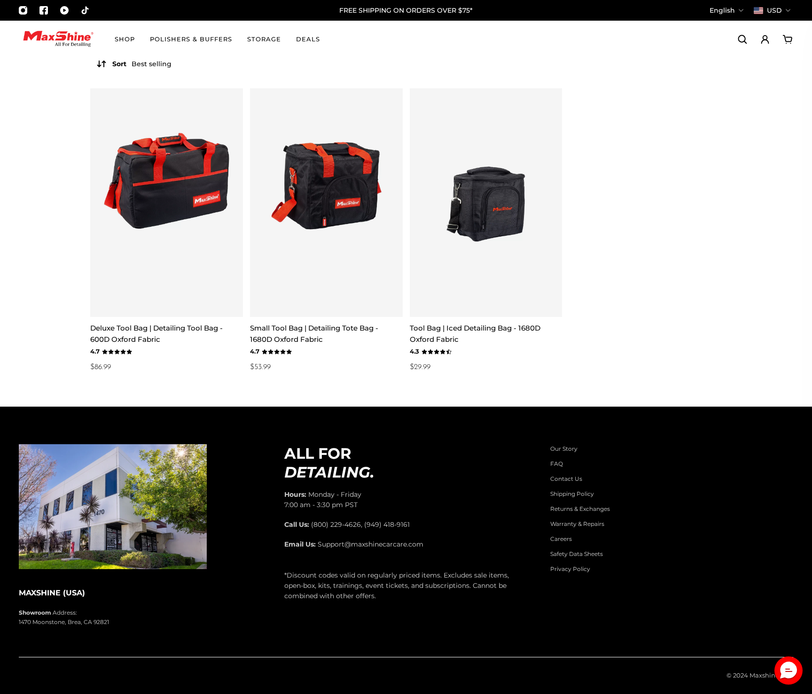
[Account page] (765, 39)
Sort (142, 64)
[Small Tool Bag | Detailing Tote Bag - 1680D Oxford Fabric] (326, 202)
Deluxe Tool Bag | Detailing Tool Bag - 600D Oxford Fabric (156, 334)
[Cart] (787, 39)
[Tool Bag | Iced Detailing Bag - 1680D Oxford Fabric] (486, 202)
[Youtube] (64, 10)
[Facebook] (43, 10)
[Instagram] (23, 10)
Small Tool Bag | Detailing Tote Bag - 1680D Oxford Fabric (314, 334)
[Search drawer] (742, 39)
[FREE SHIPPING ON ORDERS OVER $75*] (406, 10)
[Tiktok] (85, 10)
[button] (788, 670)
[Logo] (58, 39)
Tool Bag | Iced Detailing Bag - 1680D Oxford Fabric (475, 334)
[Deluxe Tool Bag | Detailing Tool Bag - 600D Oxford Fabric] (166, 202)
